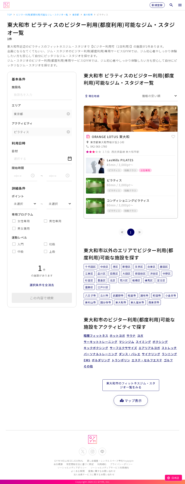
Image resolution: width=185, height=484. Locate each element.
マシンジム (126, 342)
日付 (15, 151)
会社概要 (58, 464)
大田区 (126, 273)
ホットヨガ (117, 335)
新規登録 (157, 5)
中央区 (104, 266)
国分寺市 (105, 302)
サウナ (131, 335)
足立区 (161, 280)
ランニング (169, 354)
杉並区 (89, 280)
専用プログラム (22, 214)
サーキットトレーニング (100, 342)
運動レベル (19, 237)
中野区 (167, 273)
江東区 (89, 273)
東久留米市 (137, 302)
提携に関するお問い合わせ (101, 470)
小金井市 (170, 295)
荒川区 (124, 280)
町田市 (157, 295)
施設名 (16, 87)
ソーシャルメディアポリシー (72, 467)
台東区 (151, 266)
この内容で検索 (42, 297)
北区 (112, 280)
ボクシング (160, 342)
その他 (88, 366)
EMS (87, 360)
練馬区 (149, 280)
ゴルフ (168, 360)
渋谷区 (154, 273)
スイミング (143, 342)
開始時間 (18, 168)
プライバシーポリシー (121, 464)
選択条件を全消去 (42, 285)
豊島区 (102, 280)
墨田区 (164, 266)
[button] (173, 136)
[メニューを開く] (180, 5)
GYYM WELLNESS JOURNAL (68, 460)
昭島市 (132, 295)
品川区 (102, 273)
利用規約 (101, 464)
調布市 (144, 295)
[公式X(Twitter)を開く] (83, 451)
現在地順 (94, 96)
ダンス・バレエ (129, 354)
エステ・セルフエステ (147, 360)
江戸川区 (103, 287)
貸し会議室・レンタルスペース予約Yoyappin (110, 460)
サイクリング (151, 354)
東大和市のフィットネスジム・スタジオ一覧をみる (130, 385)
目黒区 (114, 273)
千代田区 (90, 266)
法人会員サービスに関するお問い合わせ (94, 474)
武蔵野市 (118, 295)
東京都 (18, 114)
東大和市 (120, 302)
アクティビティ (22, 123)
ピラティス (21, 132)
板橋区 (136, 280)
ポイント (18, 196)
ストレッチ (169, 348)
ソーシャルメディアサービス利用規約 (110, 467)
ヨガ (140, 335)
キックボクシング (96, 348)
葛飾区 (89, 287)
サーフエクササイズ (123, 348)
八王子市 (90, 295)
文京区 (139, 266)
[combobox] (24, 203)
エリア (16, 105)
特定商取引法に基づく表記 (80, 464)
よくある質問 (78, 470)
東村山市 (90, 302)
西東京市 (154, 302)
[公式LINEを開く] (102, 451)
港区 (115, 266)
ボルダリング (101, 360)
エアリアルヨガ (149, 348)
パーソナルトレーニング (100, 354)
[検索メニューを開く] (171, 5)
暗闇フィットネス (96, 335)
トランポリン (121, 360)
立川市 (104, 295)
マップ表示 (133, 400)
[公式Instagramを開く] (92, 451)
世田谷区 (140, 273)
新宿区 (126, 266)
